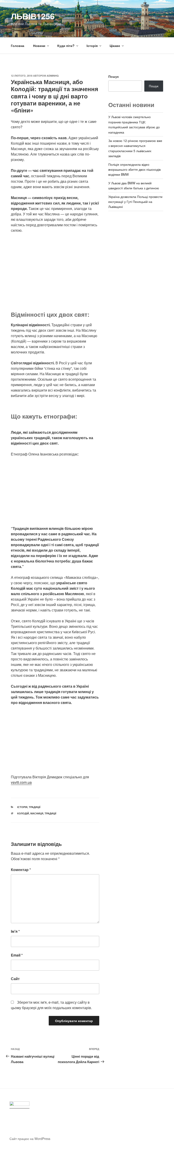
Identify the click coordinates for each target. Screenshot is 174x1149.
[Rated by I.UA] (19, 1104)
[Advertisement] (55, 270)
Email (17, 955)
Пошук (113, 76)
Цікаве (115, 45)
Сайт (15, 978)
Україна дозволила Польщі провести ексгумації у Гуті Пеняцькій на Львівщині (135, 201)
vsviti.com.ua (21, 782)
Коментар (21, 869)
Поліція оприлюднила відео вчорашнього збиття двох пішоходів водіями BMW (134, 169)
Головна (17, 45)
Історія (92, 45)
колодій (23, 813)
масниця (36, 813)
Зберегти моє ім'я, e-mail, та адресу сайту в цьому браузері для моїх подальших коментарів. (51, 1005)
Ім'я (15, 931)
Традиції (34, 807)
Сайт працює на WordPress (30, 1138)
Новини (39, 45)
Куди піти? (66, 45)
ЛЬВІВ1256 (33, 16)
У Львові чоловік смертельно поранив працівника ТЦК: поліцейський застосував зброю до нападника (134, 124)
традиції (50, 813)
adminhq (53, 75)
